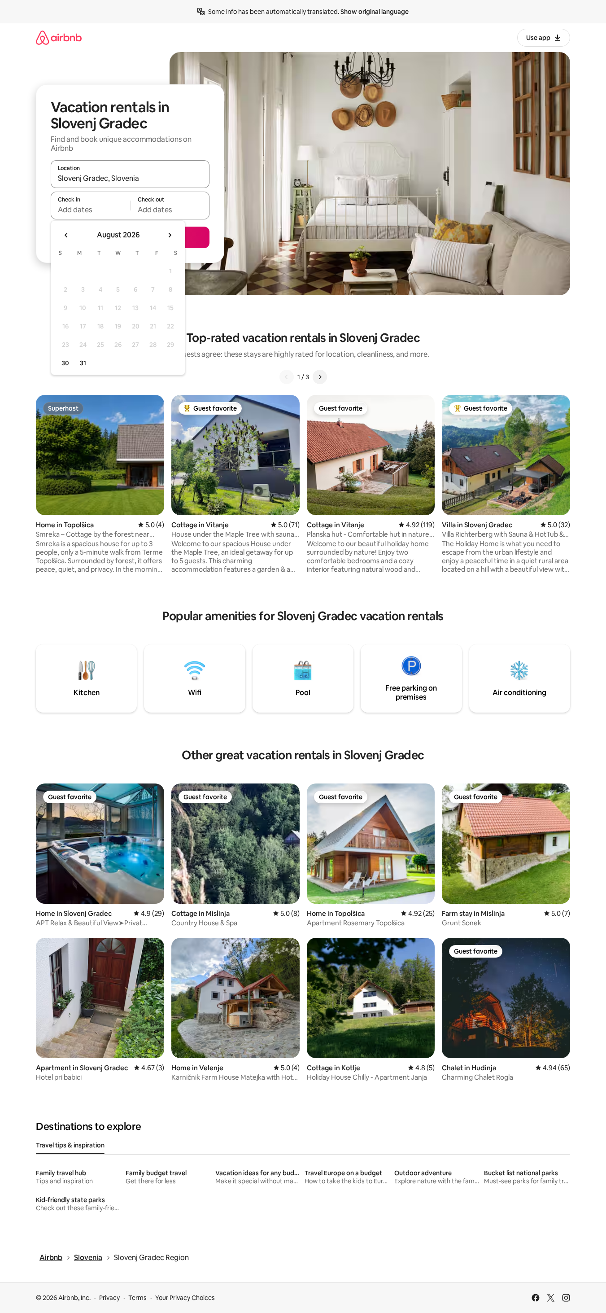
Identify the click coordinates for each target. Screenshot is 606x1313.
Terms (137, 1298)
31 (83, 363)
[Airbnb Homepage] (59, 37)
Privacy (109, 1298)
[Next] (320, 377)
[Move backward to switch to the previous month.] (66, 235)
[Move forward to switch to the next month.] (169, 235)
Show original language (374, 12)
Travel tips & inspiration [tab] (70, 1145)
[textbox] (90, 209)
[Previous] (286, 377)
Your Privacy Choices (185, 1298)
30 (65, 363)
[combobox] (130, 178)
